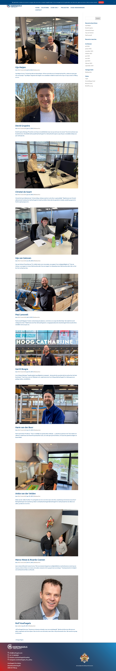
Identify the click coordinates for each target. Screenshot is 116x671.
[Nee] (114, 2)
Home (37, 7)
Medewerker (36, 70)
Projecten (65, 7)
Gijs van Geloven (23, 258)
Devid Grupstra (22, 125)
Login (86, 78)
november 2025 (89, 51)
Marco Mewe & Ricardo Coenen (30, 559)
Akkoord (101, 2)
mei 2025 (87, 58)
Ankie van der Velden (25, 493)
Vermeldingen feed (90, 81)
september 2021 (89, 65)
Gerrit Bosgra (21, 369)
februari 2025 (88, 63)
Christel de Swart (23, 191)
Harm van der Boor (24, 427)
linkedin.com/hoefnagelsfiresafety (19, 657)
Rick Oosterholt (22, 70)
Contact (38, 10)
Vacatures (45, 7)
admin (19, 626)
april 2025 (87, 61)
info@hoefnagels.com (15, 653)
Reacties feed (88, 83)
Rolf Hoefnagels (23, 623)
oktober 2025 (88, 53)
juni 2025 (87, 56)
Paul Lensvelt (21, 314)
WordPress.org (89, 86)
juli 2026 (87, 46)
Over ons (54, 7)
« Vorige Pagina (19, 640)
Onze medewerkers (78, 7)
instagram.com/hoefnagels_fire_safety (20, 660)
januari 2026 (88, 48)
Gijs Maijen (20, 67)
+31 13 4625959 (14, 655)
